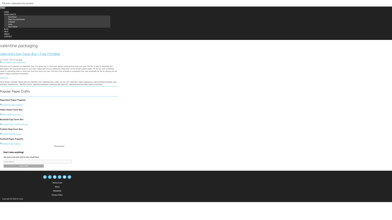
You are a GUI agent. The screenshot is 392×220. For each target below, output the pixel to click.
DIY (67, 82)
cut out (62, 82)
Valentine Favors (25, 84)
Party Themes (12, 26)
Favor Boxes (12, 17)
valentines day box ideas (78, 84)
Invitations (11, 22)
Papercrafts (22, 82)
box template (32, 82)
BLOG (6, 29)
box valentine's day (46, 82)
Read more (4, 78)
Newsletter (57, 191)
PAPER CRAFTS (10, 14)
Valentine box (13, 84)
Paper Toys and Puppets (16, 19)
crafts (57, 82)
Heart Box (74, 82)
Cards (10, 24)
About (57, 187)
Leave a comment (95, 84)
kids (114, 82)
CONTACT (8, 36)
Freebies (14, 82)
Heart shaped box (86, 82)
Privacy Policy (57, 195)
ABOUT (7, 34)
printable (3, 84)
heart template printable (103, 82)
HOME (6, 12)
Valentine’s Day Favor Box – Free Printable (30, 54)
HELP (6, 31)
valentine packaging (40, 84)
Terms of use (57, 183)
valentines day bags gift (58, 84)
